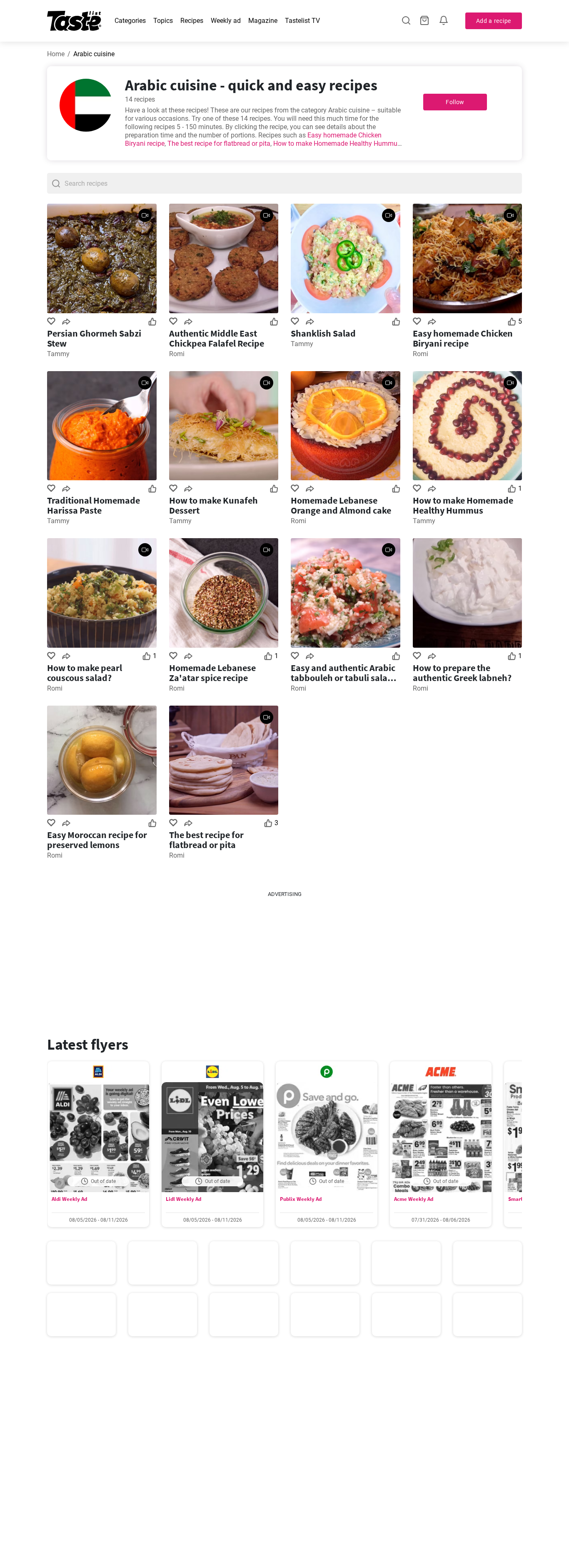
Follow (455, 102)
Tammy (58, 354)
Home (56, 54)
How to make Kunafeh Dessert (213, 505)
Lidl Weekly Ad (183, 1199)
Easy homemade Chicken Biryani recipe (463, 338)
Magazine (262, 21)
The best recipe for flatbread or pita (218, 143)
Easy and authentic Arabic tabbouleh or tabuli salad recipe (343, 673)
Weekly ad (226, 21)
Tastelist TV (302, 21)
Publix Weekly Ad (301, 1199)
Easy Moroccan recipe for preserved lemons (97, 840)
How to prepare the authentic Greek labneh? (462, 673)
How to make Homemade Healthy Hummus (337, 143)
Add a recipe (493, 20)
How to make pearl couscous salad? (84, 673)
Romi (177, 354)
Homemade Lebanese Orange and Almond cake (341, 505)
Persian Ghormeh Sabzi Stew (94, 338)
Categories (130, 21)
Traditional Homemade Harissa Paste (93, 505)
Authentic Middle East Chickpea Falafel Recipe (216, 338)
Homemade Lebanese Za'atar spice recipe (212, 673)
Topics (163, 21)
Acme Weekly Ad (413, 1199)
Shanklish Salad (323, 333)
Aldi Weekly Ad (69, 1199)
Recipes (191, 21)
